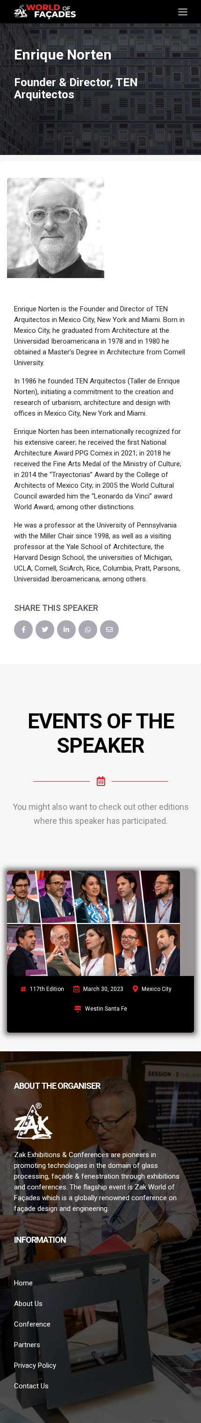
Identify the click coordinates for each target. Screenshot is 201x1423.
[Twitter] (45, 629)
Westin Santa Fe (106, 1008)
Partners (27, 1345)
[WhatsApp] (88, 629)
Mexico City (157, 989)
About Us (28, 1303)
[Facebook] (23, 629)
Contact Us (31, 1386)
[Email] (109, 629)
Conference (32, 1324)
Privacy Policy (35, 1365)
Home (23, 1283)
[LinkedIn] (66, 629)
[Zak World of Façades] (45, 11)
